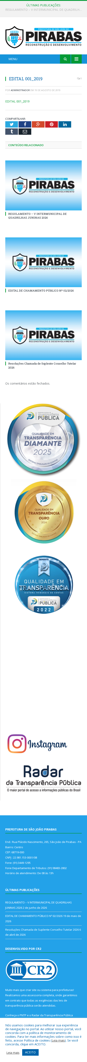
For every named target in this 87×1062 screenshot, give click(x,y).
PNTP (23, 1015)
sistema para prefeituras (57, 990)
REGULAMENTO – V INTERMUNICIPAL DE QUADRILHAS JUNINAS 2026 (37, 215)
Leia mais (58, 1040)
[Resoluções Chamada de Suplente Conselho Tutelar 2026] (43, 335)
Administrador (20, 90)
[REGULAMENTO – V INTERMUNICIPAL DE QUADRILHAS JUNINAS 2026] (43, 185)
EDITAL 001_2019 (17, 101)
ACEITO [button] (30, 1052)
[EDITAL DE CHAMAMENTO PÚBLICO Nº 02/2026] (43, 262)
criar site (31, 990)
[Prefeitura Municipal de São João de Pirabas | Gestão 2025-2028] (43, 36)
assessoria (34, 995)
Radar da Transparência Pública (52, 1015)
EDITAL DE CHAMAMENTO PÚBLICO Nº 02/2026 (42, 10)
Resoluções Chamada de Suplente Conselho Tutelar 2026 (42, 929)
